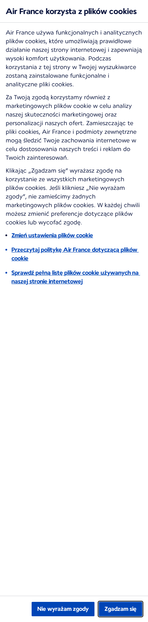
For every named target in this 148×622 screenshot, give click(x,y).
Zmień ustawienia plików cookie (52, 235)
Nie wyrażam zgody (63, 608)
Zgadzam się (121, 608)
